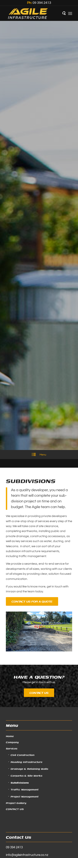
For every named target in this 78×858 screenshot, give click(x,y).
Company (12, 742)
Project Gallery (16, 803)
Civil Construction (22, 755)
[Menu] (70, 13)
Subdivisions (20, 783)
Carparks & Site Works (26, 775)
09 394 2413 (42, 3)
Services (11, 748)
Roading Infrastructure (26, 762)
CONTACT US (15, 809)
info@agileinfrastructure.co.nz (27, 855)
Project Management (24, 796)
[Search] (62, 13)
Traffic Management (24, 789)
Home (10, 736)
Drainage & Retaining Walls (29, 769)
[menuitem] (62, 13)
